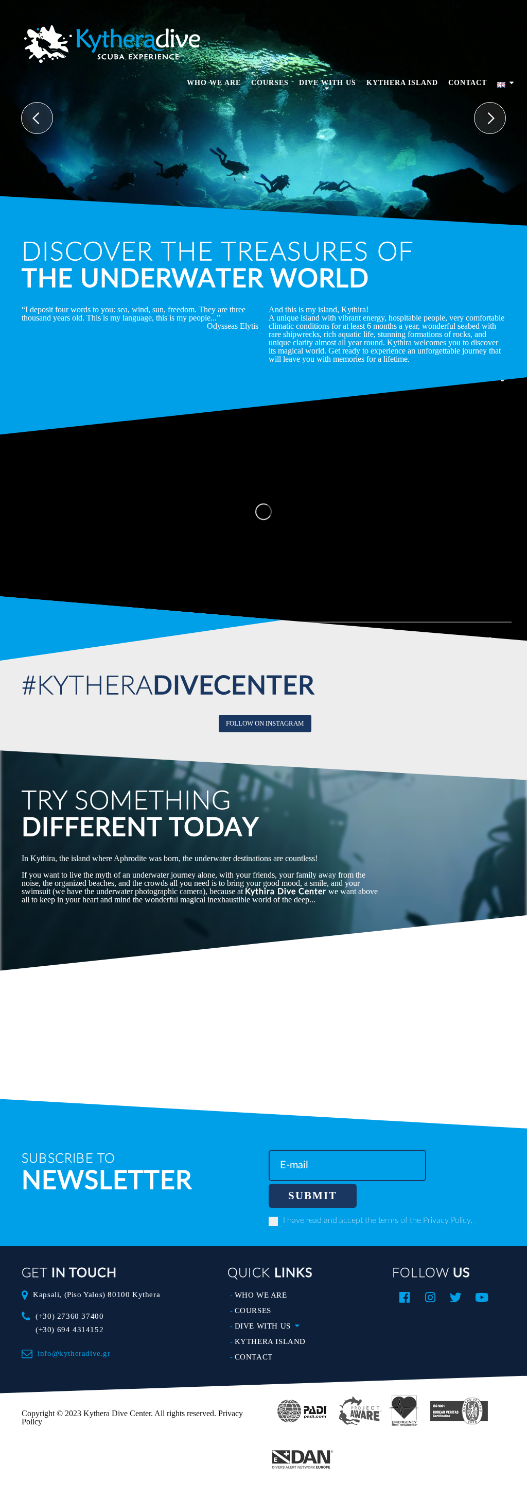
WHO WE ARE (214, 83)
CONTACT (467, 83)
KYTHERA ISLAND (402, 83)
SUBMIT (312, 1195)
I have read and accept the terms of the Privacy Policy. (377, 1220)
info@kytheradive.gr (74, 1353)
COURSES (270, 83)
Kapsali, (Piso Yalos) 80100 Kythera (96, 1294)
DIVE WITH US (327, 83)
